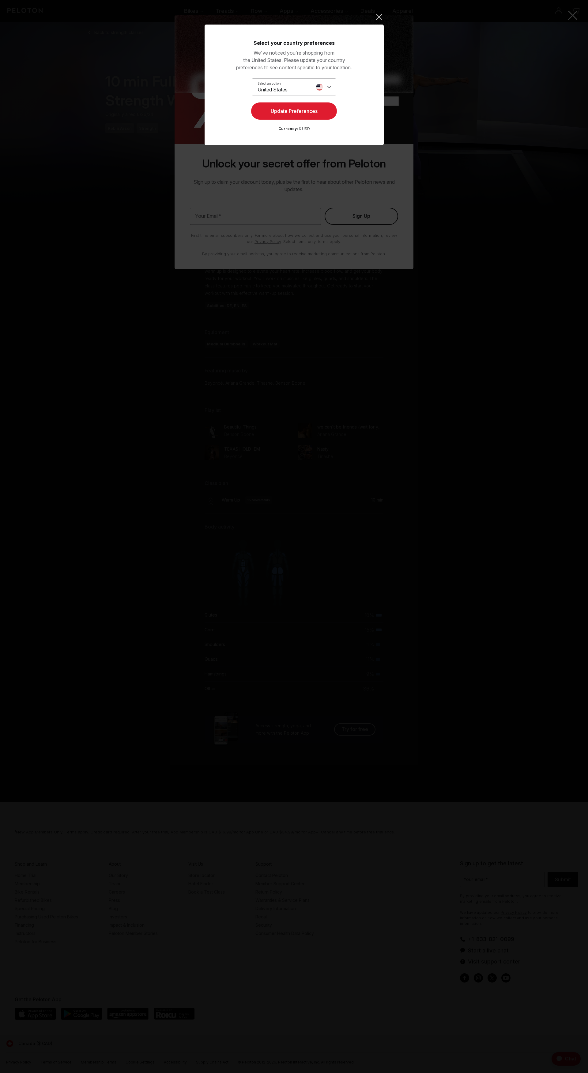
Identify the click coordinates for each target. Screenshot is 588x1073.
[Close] (294, 17)
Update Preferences (294, 111)
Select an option (269, 83)
